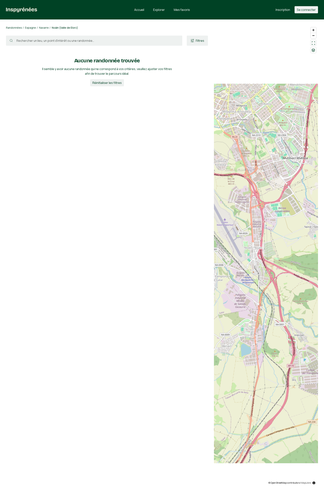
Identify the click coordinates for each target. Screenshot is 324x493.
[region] (266, 256)
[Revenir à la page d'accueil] (21, 10)
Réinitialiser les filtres (107, 83)
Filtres (200, 41)
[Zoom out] (313, 35)
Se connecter (306, 10)
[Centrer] (313, 42)
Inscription (283, 10)
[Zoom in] (313, 30)
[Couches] (313, 50)
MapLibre (306, 482)
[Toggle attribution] (314, 483)
